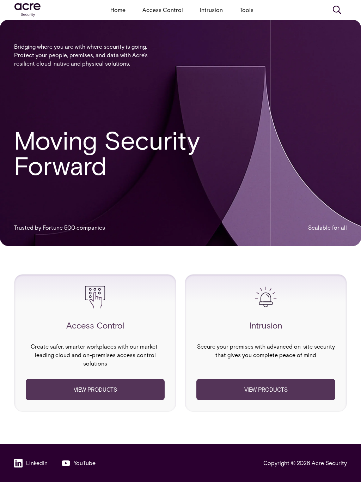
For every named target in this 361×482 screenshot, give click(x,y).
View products (95, 389)
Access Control (162, 9)
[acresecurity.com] (27, 10)
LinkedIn (37, 462)
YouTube (85, 462)
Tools (246, 9)
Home (118, 9)
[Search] (337, 10)
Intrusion (211, 9)
